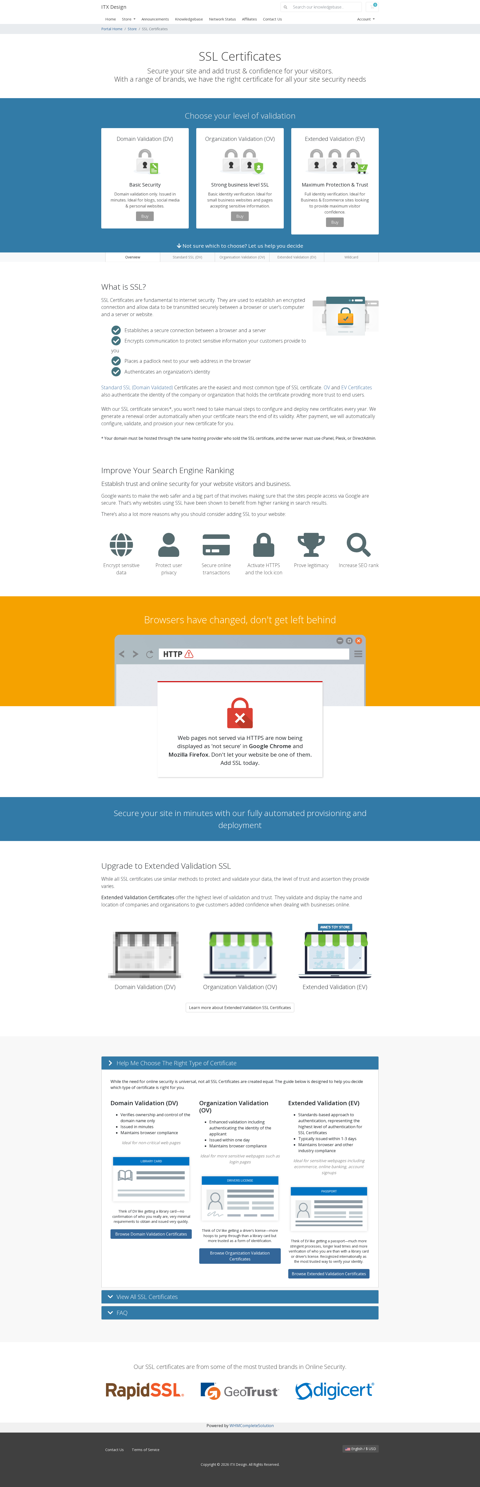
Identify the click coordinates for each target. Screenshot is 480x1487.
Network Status (222, 18)
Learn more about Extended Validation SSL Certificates (240, 1007)
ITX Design (113, 6)
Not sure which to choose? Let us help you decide (242, 245)
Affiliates (249, 18)
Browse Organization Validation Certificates (240, 1256)
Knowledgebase (189, 18)
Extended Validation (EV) (296, 257)
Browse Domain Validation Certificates (151, 1234)
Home (110, 18)
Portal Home (111, 28)
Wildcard (351, 257)
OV (327, 387)
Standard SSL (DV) (187, 257)
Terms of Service (146, 1449)
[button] (240, 1063)
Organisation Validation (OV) (242, 257)
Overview (132, 257)
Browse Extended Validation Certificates (329, 1273)
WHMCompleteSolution (252, 1425)
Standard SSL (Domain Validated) (137, 387)
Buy (144, 216)
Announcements (155, 18)
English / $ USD (363, 1448)
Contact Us (272, 18)
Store (127, 18)
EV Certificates (356, 387)
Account (364, 18)
